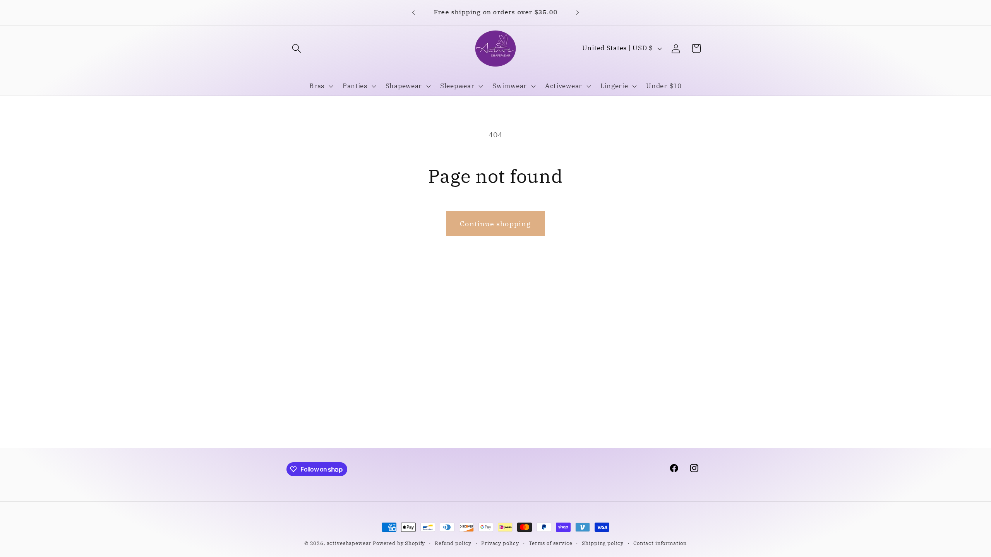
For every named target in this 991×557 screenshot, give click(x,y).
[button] (296, 48)
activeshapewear (349, 543)
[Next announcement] (577, 12)
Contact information (660, 543)
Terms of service (550, 543)
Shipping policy (603, 543)
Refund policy (453, 543)
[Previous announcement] (413, 12)
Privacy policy (500, 543)
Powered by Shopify (399, 543)
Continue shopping (495, 223)
